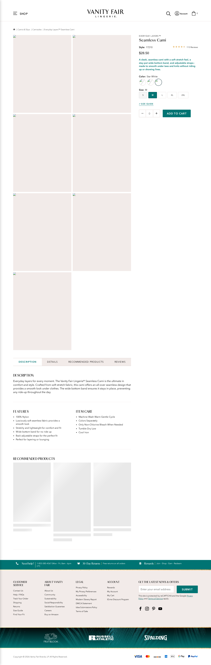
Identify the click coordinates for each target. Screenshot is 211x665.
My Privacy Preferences (86, 591)
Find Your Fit (19, 614)
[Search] (168, 13)
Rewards (111, 587)
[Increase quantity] (156, 113)
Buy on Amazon (52, 614)
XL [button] (172, 95)
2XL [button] (183, 95)
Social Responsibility (54, 602)
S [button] (143, 95)
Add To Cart (177, 113)
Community (50, 594)
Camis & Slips (24, 29)
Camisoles (37, 29)
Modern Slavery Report (86, 599)
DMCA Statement (84, 603)
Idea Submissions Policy (86, 607)
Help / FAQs (18, 594)
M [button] (152, 95)
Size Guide (147, 104)
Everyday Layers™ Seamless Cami (59, 29)
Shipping (17, 602)
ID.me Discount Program (118, 599)
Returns (16, 606)
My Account (112, 591)
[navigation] (181, 13)
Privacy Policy (82, 587)
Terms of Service (155, 598)
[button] (194, 13)
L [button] (162, 95)
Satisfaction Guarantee (55, 606)
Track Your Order (20, 598)
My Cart (110, 595)
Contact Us (18, 591)
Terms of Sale (82, 611)
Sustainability (50, 598)
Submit (187, 589)
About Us (49, 591)
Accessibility (81, 595)
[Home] (14, 29)
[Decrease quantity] (142, 113)
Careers (48, 610)
